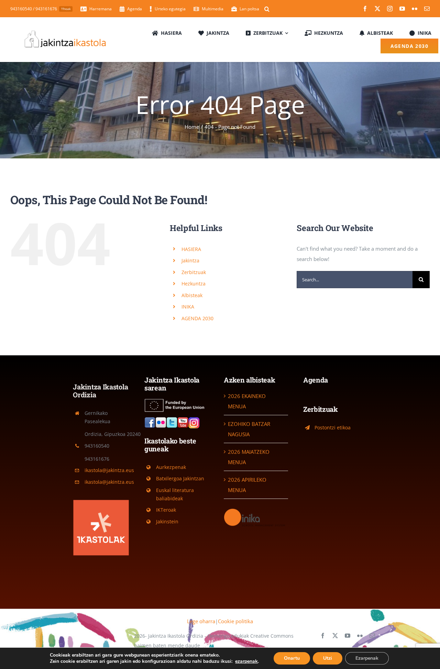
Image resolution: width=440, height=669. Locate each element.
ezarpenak (246, 661)
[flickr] (414, 8)
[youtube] (402, 8)
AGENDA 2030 (197, 318)
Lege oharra (201, 621)
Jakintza (190, 260)
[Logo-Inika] (256, 509)
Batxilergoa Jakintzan (180, 478)
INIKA (188, 306)
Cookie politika (235, 621)
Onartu (292, 658)
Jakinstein (167, 521)
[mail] (427, 8)
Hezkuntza (194, 283)
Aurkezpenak (171, 467)
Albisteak (192, 295)
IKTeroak (166, 509)
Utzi (327, 658)
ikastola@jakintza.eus (109, 470)
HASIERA (191, 249)
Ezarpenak (366, 658)
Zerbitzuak (194, 272)
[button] (267, 9)
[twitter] (377, 8)
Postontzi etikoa (333, 427)
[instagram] (390, 8)
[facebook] (365, 8)
